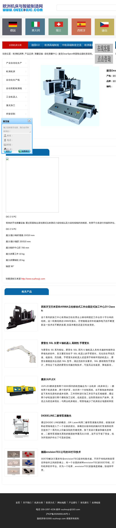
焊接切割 (10, 114)
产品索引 (73, 502)
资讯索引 (84, 502)
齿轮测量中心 (50, 53)
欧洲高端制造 (52, 45)
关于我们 (27, 502)
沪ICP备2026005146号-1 (58, 514)
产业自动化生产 (14, 63)
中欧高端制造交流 (71, 45)
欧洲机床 (10, 71)
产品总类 (29, 53)
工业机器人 (12, 97)
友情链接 (96, 502)
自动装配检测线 (14, 88)
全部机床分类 (15, 45)
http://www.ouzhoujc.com (33, 278)
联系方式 (50, 502)
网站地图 (61, 502)
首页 (18, 502)
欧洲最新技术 (91, 45)
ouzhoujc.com (59, 518)
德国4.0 (35, 45)
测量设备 (39, 53)
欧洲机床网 (18, 53)
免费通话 (25, 151)
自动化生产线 (13, 80)
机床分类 (38, 502)
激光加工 (10, 105)
